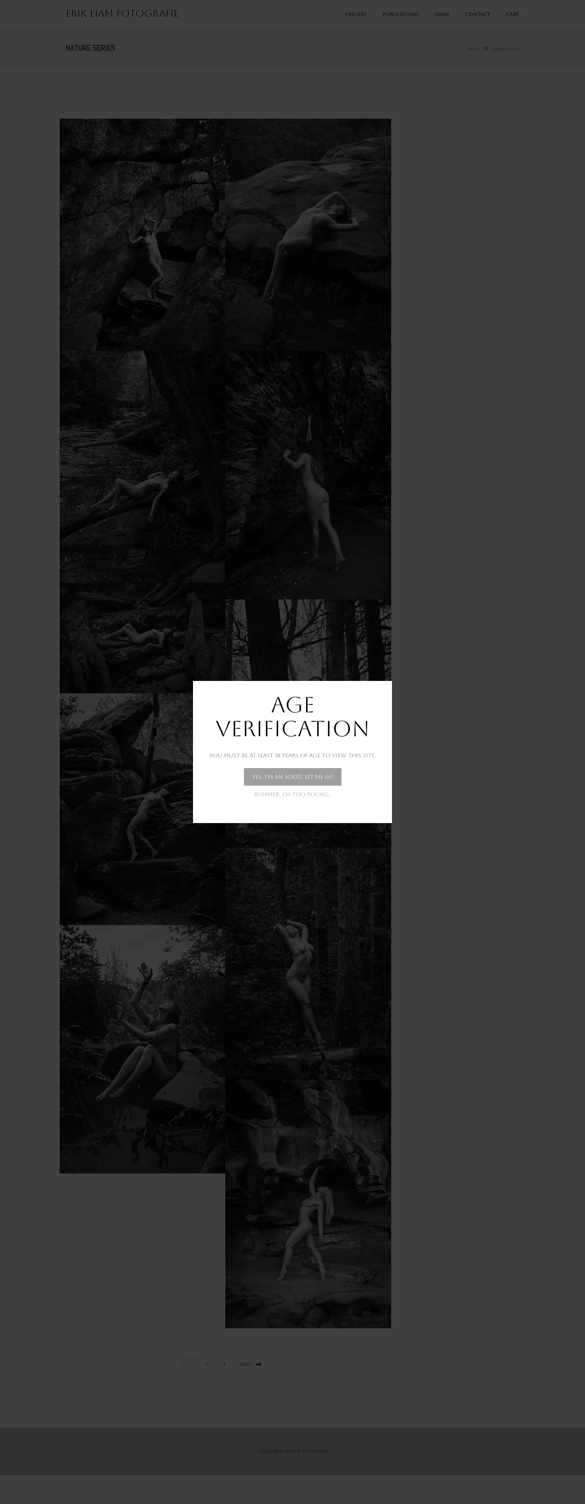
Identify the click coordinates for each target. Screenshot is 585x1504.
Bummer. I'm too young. (292, 794)
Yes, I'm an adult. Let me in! (292, 777)
